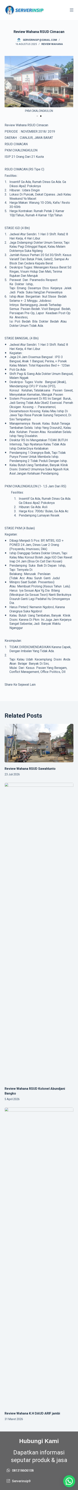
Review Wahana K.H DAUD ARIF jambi (32, 1413)
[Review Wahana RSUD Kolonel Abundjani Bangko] (39, 932)
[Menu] (71, 10)
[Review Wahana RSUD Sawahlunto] (39, 743)
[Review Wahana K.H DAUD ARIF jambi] (39, 1257)
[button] (9, 84)
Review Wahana (52, 44)
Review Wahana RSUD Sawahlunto (30, 769)
